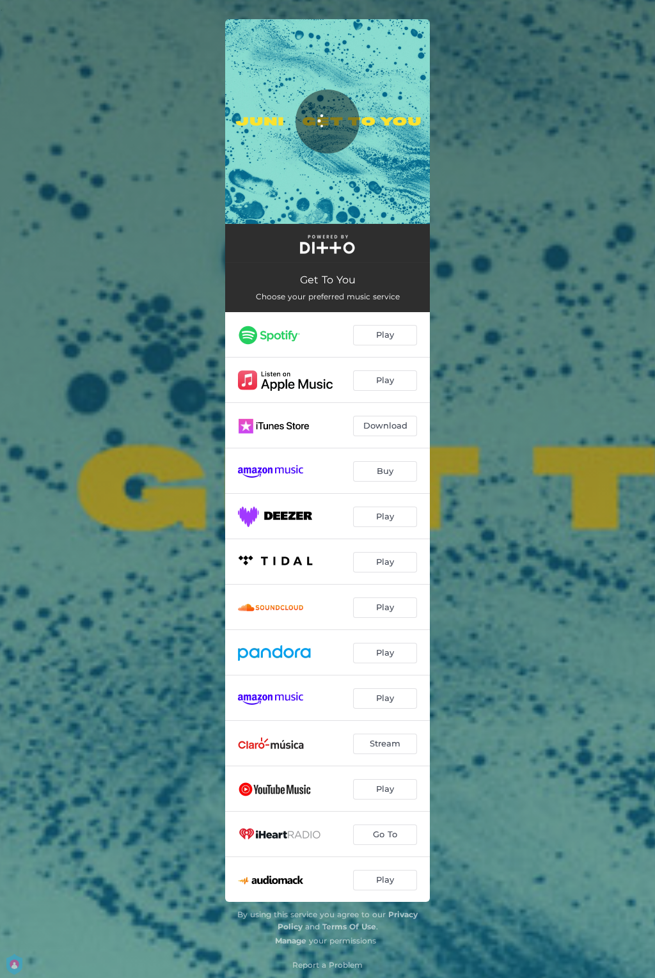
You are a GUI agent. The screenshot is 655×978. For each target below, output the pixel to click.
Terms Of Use (349, 926)
